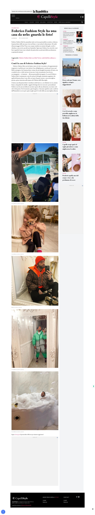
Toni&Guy (65, 39)
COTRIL (64, 31)
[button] (3, 512)
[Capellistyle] (47, 17)
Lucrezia (14, 38)
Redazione (45, 502)
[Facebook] (80, 17)
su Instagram (17, 434)
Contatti (44, 500)
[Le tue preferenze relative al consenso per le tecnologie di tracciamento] (93, 386)
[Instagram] (82, 17)
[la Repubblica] (40, 11)
